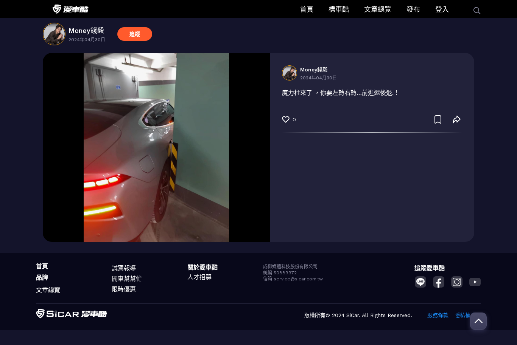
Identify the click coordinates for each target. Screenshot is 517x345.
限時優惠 (124, 289)
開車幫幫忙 (127, 278)
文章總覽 (377, 9)
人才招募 (199, 277)
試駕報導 (124, 268)
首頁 (306, 9)
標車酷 (339, 9)
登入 (442, 9)
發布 (413, 9)
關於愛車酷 (202, 267)
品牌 (42, 277)
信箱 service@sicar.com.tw (293, 279)
